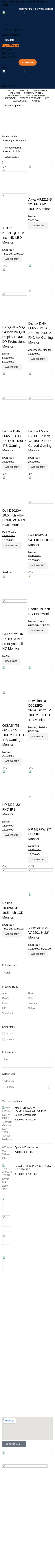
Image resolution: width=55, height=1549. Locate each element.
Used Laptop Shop (11, 1356)
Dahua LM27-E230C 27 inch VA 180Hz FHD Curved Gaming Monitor (39, 440)
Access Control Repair (13, 1377)
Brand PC (7, 1345)
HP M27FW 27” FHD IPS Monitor (39, 834)
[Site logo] (13, 18)
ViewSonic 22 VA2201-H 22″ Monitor (38, 932)
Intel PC (6, 1335)
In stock (10, 1039)
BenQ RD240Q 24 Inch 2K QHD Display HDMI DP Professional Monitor (14, 336)
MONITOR (8, 250)
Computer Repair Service (14, 1361)
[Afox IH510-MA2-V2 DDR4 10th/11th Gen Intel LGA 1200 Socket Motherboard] (7, 1123)
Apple (5, 1292)
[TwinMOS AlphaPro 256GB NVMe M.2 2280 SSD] (7, 1177)
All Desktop (7, 1319)
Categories (8, 126)
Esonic (41, 621)
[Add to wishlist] (22, 222)
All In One (7, 1329)
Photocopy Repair (11, 1366)
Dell (4, 532)
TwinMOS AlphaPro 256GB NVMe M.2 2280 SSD (33, 1168)
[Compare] (6, 222)
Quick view (14, 222)
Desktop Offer (9, 1324)
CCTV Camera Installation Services (19, 1372)
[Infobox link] (27, 1206)
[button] (12, 259)
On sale (10, 1033)
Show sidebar (13, 148)
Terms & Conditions (11, 1409)
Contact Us (7, 1398)
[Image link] (27, 1455)
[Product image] (14, 205)
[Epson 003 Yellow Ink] (7, 1153)
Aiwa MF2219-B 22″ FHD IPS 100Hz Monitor (40, 204)
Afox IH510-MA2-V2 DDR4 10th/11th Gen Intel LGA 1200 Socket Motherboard (30, 1111)
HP (3, 1303)
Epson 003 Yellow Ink (26, 1147)
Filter (7, 973)
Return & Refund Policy (13, 1403)
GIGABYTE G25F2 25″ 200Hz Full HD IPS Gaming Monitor (13, 735)
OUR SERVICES (10, 1350)
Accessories (35, 350)
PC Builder (28, 62)
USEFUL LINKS (10, 1382)
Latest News (8, 1414)
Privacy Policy (9, 1393)
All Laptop (7, 1282)
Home (5, 136)
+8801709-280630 (24, 1)
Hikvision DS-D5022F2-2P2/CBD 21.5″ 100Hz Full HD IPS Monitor (39, 710)
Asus (4, 1287)
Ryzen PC (7, 1340)
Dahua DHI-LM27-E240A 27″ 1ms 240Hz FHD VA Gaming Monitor (40, 332)
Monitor (32, 216)
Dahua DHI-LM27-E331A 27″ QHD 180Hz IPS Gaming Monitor (14, 440)
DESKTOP (7, 1314)
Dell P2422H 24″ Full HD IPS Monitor (40, 540)
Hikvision (42, 727)
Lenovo (5, 1308)
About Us (6, 1388)
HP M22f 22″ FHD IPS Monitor (11, 809)
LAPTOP (6, 1277)
